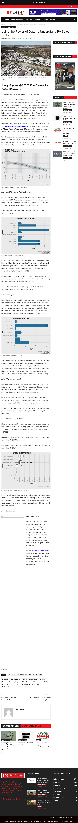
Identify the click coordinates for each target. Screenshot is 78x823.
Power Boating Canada (9, 788)
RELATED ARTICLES (11, 726)
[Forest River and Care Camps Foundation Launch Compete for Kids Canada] (43, 736)
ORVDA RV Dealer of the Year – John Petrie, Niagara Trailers (69, 153)
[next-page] (6, 753)
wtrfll (39, 686)
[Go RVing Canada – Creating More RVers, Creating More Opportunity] (8, 736)
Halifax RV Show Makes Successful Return (9, 699)
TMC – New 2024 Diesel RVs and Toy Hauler (40, 699)
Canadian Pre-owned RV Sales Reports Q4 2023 (21, 674)
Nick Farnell (39, 674)
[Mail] (68, 6)
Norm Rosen (6, 38)
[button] (74, 19)
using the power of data (29, 686)
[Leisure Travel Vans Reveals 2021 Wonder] (31, 792)
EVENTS (38, 740)
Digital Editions (49, 19)
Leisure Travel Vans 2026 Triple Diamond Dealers (69, 118)
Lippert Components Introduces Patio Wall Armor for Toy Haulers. (43, 780)
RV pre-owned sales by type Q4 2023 (30, 684)
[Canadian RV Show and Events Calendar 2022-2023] (31, 802)
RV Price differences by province (11, 686)
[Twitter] (75, 6)
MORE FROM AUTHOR (31, 726)
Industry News (17, 19)
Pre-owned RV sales (34, 677)
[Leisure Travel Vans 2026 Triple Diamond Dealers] (25, 736)
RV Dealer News (6, 793)
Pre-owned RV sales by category (11, 679)
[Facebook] (65, 6)
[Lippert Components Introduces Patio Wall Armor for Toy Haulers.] (31, 780)
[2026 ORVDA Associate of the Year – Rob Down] (57, 144)
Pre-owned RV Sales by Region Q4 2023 (13, 682)
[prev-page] (2, 753)
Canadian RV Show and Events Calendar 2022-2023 (43, 802)
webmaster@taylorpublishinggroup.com (14, 799)
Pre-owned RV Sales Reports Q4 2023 (36, 682)
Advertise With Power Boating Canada (61, 817)
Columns (37, 19)
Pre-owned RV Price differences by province (14, 677)
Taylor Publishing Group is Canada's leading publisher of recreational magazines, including (12, 784)
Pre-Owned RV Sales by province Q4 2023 (34, 679)
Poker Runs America (14, 790)
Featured (28, 19)
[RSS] (71, 6)
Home (6, 19)
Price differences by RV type (10, 684)
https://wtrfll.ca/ (40, 551)
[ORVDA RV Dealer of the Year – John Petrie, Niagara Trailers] (57, 154)
